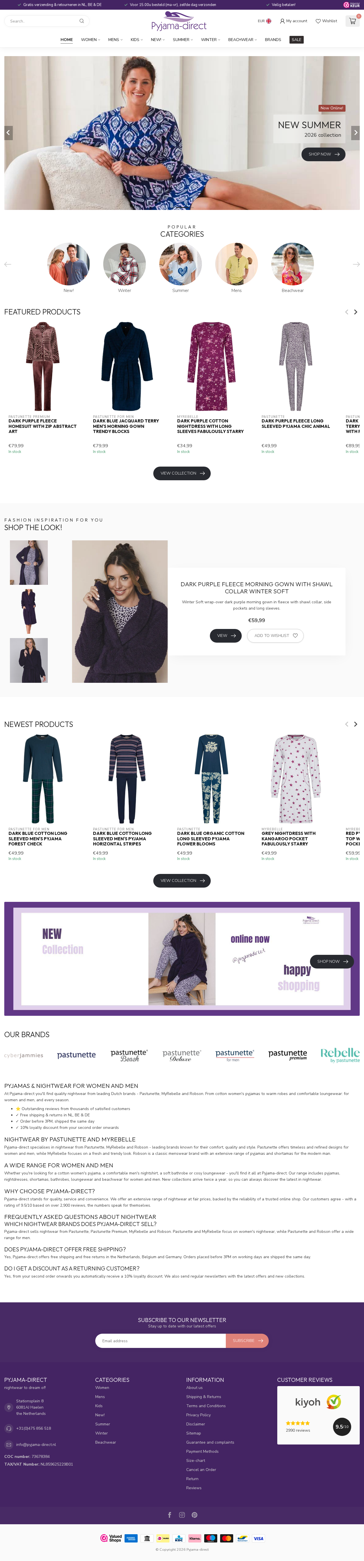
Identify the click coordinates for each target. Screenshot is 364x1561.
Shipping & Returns (203, 1396)
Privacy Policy (198, 1415)
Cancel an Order (201, 1469)
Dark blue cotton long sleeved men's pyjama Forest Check (38, 839)
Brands (273, 39)
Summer (181, 39)
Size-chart (195, 1460)
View (222, 635)
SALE (296, 39)
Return (192, 1479)
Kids (135, 39)
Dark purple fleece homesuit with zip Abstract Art (43, 426)
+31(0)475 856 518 (33, 1428)
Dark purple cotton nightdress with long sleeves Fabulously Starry (210, 426)
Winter (209, 39)
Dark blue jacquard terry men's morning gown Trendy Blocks (126, 426)
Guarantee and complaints (210, 1442)
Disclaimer (195, 1424)
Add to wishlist (272, 635)
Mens (113, 39)
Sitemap (193, 1433)
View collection (178, 473)
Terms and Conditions (206, 1406)
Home (67, 39)
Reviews (194, 1488)
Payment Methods (202, 1451)
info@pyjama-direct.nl (36, 1444)
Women (89, 39)
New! (156, 39)
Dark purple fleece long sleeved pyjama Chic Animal (296, 424)
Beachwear (240, 39)
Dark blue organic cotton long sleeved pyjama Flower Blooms (210, 839)
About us (194, 1387)
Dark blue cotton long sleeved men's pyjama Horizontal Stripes (122, 839)
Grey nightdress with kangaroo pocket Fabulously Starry (289, 839)
